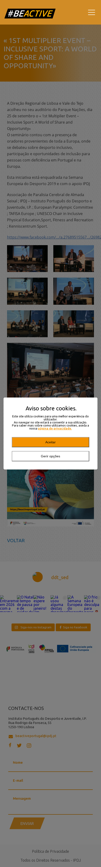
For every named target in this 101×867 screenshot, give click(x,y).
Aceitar (50, 442)
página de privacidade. (55, 428)
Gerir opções (50, 456)
